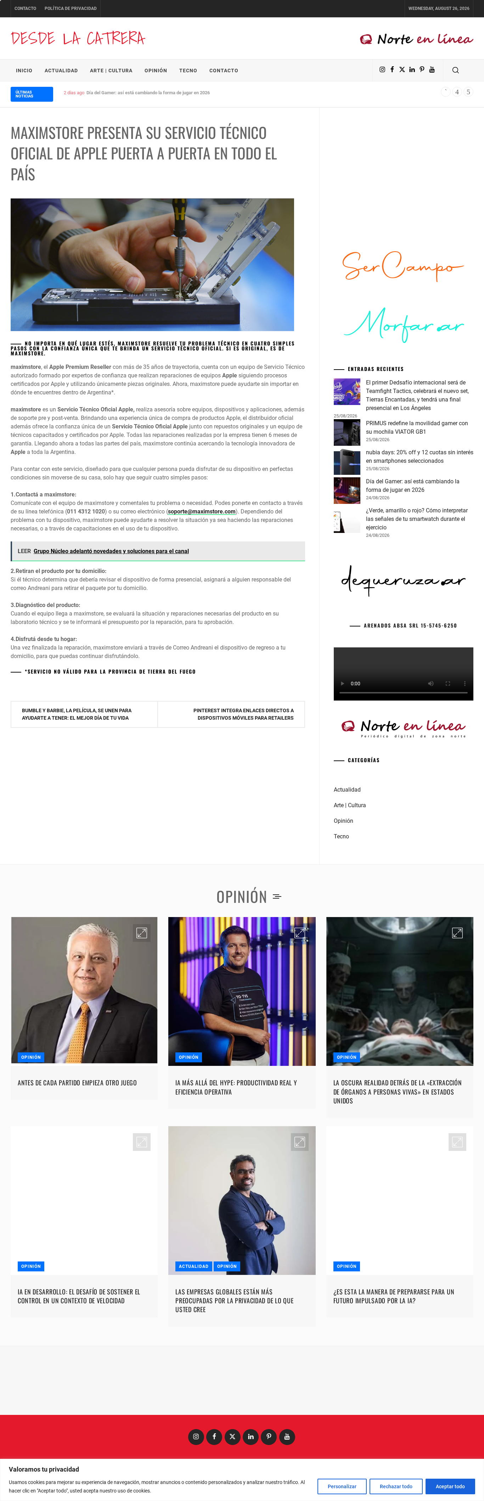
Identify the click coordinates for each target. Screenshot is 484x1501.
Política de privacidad (71, 8)
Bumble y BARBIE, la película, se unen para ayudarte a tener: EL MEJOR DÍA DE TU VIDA (76, 714)
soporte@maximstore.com (202, 511)
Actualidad (61, 70)
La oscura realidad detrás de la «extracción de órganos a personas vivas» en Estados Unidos (397, 1091)
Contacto (25, 8)
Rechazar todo (396, 1486)
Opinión (156, 70)
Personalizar (342, 1486)
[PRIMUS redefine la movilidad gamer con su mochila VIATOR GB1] (347, 433)
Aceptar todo (450, 1486)
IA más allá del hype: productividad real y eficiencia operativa (236, 1087)
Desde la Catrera (77, 38)
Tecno (188, 70)
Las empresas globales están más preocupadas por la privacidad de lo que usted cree (234, 1300)
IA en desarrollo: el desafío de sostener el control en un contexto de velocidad (79, 1296)
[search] (456, 70)
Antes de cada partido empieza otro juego (77, 1082)
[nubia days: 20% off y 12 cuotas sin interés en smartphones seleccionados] (347, 462)
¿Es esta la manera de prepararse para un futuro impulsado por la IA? (394, 1296)
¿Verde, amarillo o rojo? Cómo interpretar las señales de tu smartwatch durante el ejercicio (178, 92)
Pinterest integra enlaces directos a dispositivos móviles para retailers (243, 714)
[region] (242, 1480)
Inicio (24, 70)
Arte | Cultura (111, 70)
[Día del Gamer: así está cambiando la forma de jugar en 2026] (347, 491)
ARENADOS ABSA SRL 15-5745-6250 (410, 625)
